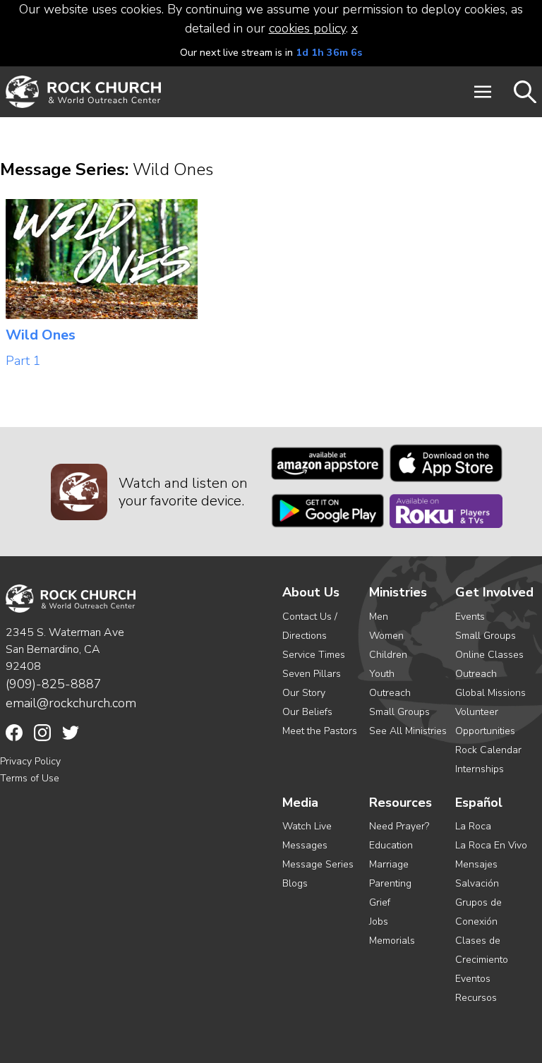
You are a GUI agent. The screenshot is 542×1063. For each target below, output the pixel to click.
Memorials (392, 940)
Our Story (303, 692)
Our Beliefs (307, 712)
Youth (382, 673)
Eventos (472, 978)
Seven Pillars (311, 673)
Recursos (476, 997)
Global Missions (490, 692)
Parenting (390, 883)
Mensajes (476, 864)
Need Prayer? (399, 826)
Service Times (313, 654)
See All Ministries (408, 731)
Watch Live (307, 826)
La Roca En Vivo (491, 845)
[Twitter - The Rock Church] (70, 732)
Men (378, 616)
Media (300, 803)
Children (388, 654)
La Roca (473, 826)
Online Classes (489, 654)
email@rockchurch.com (71, 703)
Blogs (295, 883)
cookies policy (307, 28)
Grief (379, 902)
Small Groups (399, 712)
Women (386, 635)
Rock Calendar (488, 750)
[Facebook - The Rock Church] (14, 732)
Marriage (389, 864)
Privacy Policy (30, 761)
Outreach (390, 692)
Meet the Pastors (319, 731)
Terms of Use (29, 778)
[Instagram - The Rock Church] (42, 732)
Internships (479, 769)
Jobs (378, 921)
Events (470, 616)
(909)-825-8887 (54, 683)
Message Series (318, 864)
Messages (304, 845)
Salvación (477, 883)
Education (391, 845)
